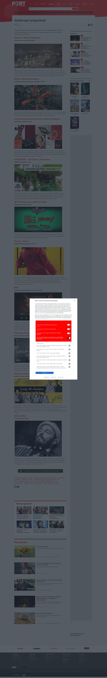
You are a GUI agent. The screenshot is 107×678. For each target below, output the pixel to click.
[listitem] (53, 322)
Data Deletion (46, 377)
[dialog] (53, 339)
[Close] (75, 301)
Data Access (53, 377)
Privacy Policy (60, 377)
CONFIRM (44, 372)
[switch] (68, 325)
